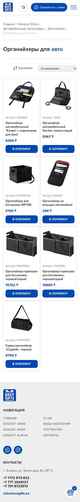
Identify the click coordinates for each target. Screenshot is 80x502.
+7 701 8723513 (15, 486)
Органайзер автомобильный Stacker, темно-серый (57, 127)
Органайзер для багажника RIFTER (18, 203)
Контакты (50, 435)
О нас (47, 418)
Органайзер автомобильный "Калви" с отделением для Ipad (21, 128)
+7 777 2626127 (15, 482)
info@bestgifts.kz (16, 493)
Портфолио (52, 429)
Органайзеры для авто (19, 33)
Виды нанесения (56, 424)
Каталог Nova (14, 429)
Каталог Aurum (15, 435)
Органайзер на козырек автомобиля (57, 203)
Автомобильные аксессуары (23, 28)
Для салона (56, 28)
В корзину (21, 149)
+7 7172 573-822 (16, 478)
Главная (9, 24)
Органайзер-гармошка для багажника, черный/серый (22, 275)
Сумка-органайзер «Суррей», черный (19, 347)
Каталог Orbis (28, 24)
